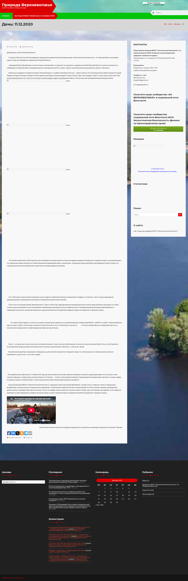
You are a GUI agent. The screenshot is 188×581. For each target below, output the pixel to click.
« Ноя (97, 505)
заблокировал (158, 129)
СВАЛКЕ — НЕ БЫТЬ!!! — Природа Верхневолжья (67, 550)
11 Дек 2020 (13, 47)
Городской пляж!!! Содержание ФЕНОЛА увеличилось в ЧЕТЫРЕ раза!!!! (68, 560)
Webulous (19, 578)
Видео (144, 480)
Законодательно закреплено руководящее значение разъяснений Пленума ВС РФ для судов (67, 481)
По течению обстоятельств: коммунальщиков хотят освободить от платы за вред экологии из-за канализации (69, 492)
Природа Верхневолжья (27, 4)
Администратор (27, 47)
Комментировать (15, 437)
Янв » (102, 505)
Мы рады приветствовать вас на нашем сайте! (35, 16)
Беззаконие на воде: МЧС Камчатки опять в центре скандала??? (67, 499)
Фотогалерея (147, 494)
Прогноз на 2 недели (159, 4)
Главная (5, 16)
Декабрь (177, 24)
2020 (170, 24)
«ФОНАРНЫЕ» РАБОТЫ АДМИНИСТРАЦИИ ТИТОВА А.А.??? (67, 529)
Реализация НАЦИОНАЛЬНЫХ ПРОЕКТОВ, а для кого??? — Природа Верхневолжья (69, 528)
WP (14, 578)
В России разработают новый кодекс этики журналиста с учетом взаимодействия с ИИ (69, 487)
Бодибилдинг (6, 578)
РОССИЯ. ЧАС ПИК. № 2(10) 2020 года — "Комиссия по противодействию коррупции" (68, 535)
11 (123, 492)
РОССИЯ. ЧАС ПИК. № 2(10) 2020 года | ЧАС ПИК (67, 543)
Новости (29, 437)
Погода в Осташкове (153, 3)
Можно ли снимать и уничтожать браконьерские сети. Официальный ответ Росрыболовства (70, 537)
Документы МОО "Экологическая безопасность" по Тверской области (160, 485)
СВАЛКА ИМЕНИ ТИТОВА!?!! (59, 552)
